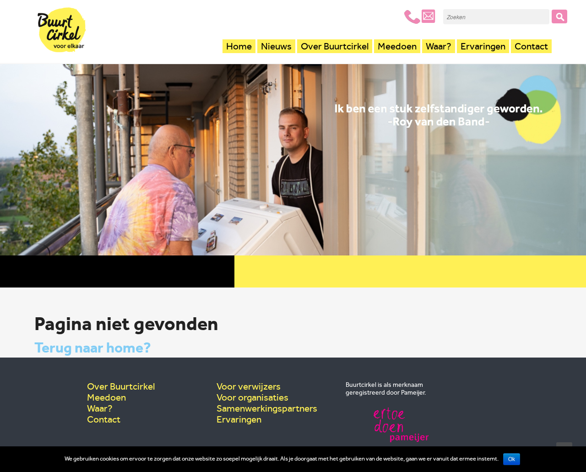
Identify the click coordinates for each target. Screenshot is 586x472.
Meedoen (397, 46)
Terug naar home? (92, 347)
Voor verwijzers (249, 386)
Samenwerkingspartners (267, 408)
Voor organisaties (252, 397)
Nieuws (276, 46)
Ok (511, 459)
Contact (531, 46)
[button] (559, 16)
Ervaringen (483, 46)
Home (239, 46)
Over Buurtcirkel (335, 46)
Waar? (438, 46)
